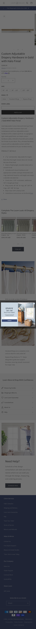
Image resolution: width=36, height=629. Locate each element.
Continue (9, 320)
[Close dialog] (34, 303)
